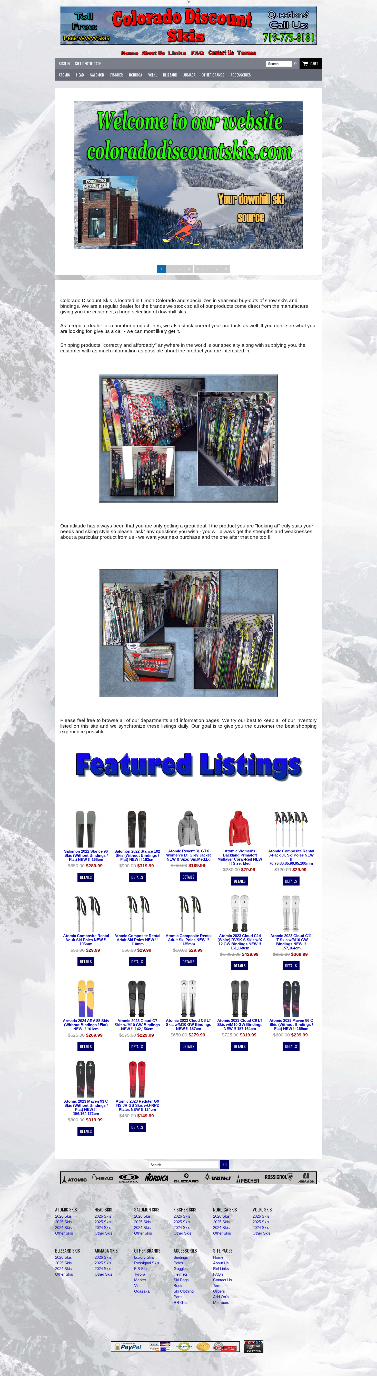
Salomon (97, 75)
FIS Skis (141, 1269)
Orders (219, 1291)
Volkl (152, 75)
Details (86, 877)
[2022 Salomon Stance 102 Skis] (137, 828)
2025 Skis (63, 1222)
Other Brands (213, 75)
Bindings (181, 1257)
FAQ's (218, 1274)
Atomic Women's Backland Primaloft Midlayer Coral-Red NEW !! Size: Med (239, 857)
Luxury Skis (144, 1257)
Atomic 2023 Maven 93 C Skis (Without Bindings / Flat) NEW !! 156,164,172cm (86, 1107)
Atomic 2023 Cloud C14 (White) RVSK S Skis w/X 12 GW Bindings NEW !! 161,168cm (239, 942)
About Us (221, 1263)
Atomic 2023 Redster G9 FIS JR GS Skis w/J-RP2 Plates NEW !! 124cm (137, 1105)
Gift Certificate (88, 63)
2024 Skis (63, 1228)
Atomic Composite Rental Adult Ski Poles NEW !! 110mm (137, 940)
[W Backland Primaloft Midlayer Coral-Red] (240, 828)
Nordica (135, 75)
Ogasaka (142, 1291)
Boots (178, 1286)
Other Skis (64, 1233)
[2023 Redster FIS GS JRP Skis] (137, 1078)
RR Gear (181, 1303)
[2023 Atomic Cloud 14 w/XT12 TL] (240, 913)
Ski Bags (181, 1280)
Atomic (64, 75)
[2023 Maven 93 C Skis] (86, 1078)
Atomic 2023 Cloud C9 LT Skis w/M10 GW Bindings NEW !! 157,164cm (239, 1024)
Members (221, 1303)
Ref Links (221, 1269)
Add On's (221, 1297)
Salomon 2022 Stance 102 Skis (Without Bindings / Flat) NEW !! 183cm (137, 855)
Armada (189, 75)
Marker (140, 1280)
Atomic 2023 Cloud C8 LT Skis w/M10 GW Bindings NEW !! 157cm (188, 1024)
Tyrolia (139, 1274)
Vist (137, 1286)
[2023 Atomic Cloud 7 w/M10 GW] (137, 998)
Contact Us (222, 1280)
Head (80, 75)
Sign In (64, 63)
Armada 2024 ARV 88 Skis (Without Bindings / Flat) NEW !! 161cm (86, 1025)
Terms (218, 1286)
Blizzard (170, 75)
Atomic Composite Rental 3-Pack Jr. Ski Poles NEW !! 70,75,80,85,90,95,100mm (291, 857)
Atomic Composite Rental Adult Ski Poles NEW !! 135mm (189, 940)
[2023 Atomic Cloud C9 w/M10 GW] (240, 997)
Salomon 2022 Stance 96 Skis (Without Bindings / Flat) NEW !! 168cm (86, 855)
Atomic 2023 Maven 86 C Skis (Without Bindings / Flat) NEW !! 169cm (291, 1024)
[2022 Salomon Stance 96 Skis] (86, 828)
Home (218, 1257)
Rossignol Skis (146, 1263)
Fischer (116, 75)
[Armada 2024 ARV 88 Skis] (86, 998)
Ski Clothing (184, 1291)
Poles (178, 1263)
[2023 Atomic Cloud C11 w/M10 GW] (291, 913)
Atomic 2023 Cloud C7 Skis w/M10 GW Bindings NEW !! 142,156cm (137, 1025)
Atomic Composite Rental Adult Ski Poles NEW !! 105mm (86, 940)
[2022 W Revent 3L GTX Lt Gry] (188, 828)
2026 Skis (63, 1216)
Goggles (181, 1269)
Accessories (241, 75)
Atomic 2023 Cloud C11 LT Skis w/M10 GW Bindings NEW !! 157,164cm (291, 942)
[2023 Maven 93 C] (291, 997)
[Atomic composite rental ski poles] (291, 828)
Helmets (181, 1274)
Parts (178, 1297)
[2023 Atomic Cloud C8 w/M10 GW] (188, 997)
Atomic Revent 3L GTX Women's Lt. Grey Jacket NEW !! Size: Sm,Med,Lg (188, 855)
